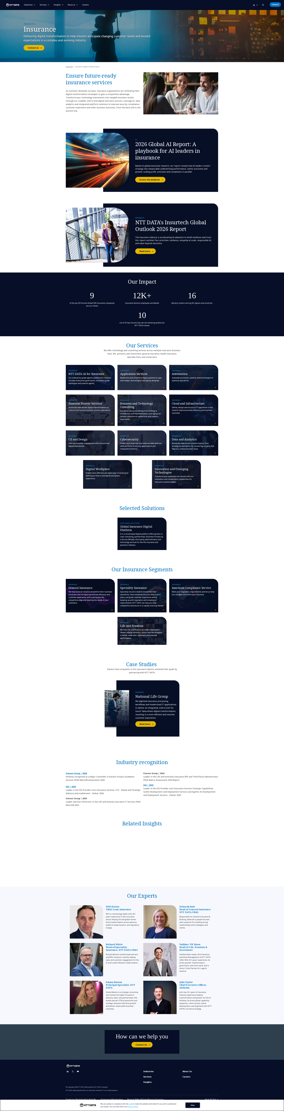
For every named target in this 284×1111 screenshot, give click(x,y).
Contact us (33, 47)
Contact (275, 4)
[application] (142, 1105)
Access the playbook (149, 179)
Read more (144, 251)
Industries (69, 67)
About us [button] (71, 5)
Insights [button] (57, 5)
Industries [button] (28, 5)
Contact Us (141, 1044)
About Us (187, 1071)
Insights (147, 1082)
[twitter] (73, 1071)
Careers (85, 5)
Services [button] (43, 5)
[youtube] (78, 1071)
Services (147, 1076)
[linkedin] (68, 1071)
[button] (263, 4)
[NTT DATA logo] (10, 5)
